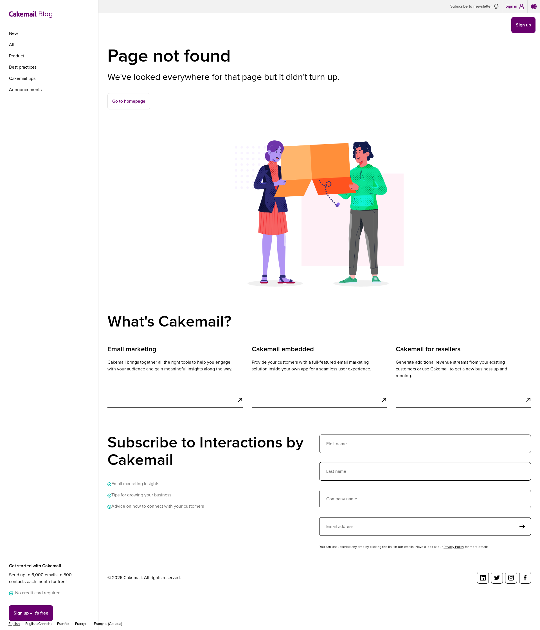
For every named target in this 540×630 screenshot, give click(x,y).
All (11, 44)
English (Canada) (38, 624)
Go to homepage (128, 101)
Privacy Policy (454, 547)
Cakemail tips (22, 78)
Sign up (31, 613)
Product (16, 56)
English (14, 624)
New (13, 33)
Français (81, 624)
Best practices (23, 67)
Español (63, 624)
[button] (474, 6)
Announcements (25, 89)
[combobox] (14, 624)
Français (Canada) (108, 624)
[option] (38, 624)
